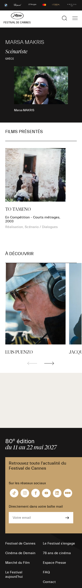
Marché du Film (17, 563)
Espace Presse (54, 563)
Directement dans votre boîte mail (36, 506)
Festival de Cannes (20, 543)
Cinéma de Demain (20, 553)
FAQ (46, 572)
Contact (49, 582)
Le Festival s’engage (59, 543)
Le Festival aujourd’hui (14, 574)
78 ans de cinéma (57, 553)
